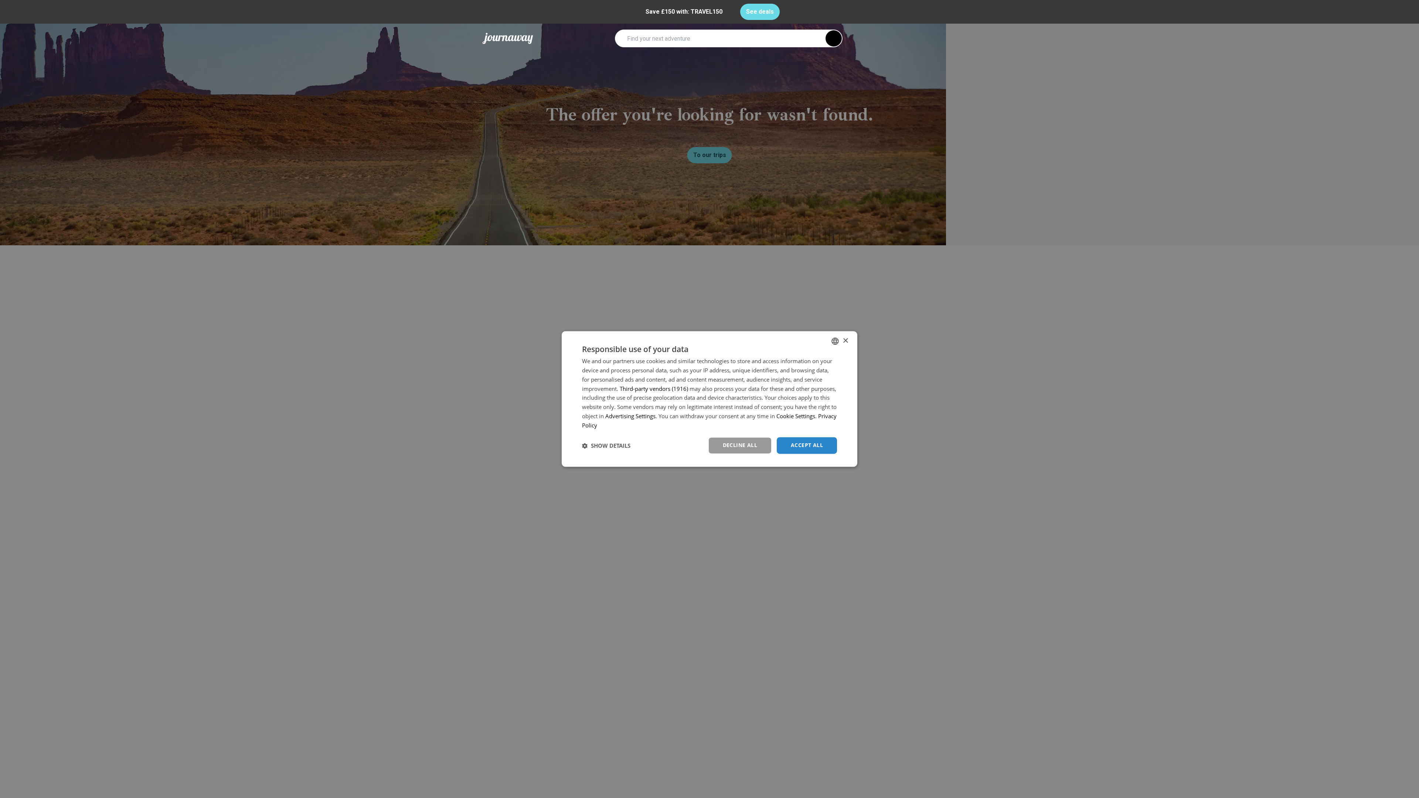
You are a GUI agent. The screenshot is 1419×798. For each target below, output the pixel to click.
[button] (606, 445)
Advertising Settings (630, 416)
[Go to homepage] (508, 38)
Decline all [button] (740, 445)
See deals (760, 11)
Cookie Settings (795, 416)
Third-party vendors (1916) (654, 388)
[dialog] (709, 399)
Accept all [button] (807, 445)
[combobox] (835, 341)
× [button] (845, 341)
